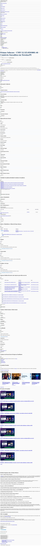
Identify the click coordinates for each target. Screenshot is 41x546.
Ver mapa (2, 351)
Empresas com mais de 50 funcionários (7, 541)
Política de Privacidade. (8, 516)
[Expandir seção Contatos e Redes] (1, 311)
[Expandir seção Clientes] (1, 242)
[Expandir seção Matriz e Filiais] (1, 225)
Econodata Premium (14, 524)
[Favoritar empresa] (1, 75)
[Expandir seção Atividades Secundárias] (1, 179)
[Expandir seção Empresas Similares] (1, 277)
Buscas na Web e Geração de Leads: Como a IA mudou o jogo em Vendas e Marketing (6, 383)
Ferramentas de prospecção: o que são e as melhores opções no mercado (26, 383)
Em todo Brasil (3, 361)
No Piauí (2, 360)
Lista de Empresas (2, 6)
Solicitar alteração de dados (11, 521)
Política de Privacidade (3, 543)
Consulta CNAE (2, 8)
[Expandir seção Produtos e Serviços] (1, 266)
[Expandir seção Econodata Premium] (1, 367)
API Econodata (2, 15)
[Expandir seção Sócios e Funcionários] (1, 200)
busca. (16, 358)
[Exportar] (1, 78)
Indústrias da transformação (3, 25)
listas (7, 358)
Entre (1, 31)
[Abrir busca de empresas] (1, 35)
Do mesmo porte (3, 362)
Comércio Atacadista (3, 27)
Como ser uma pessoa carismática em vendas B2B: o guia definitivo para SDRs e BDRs (16, 383)
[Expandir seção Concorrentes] (1, 254)
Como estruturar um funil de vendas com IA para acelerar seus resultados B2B (35, 383)
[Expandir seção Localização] (1, 329)
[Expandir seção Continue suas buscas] (1, 356)
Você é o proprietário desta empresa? (5, 63)
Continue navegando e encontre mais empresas (6, 512)
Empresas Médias (4, 540)
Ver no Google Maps (3, 350)
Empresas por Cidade (4, 542)
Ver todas (8, 11)
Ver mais (2, 73)
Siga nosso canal (3, 390)
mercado (16, 368)
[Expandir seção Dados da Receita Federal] (1, 120)
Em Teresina (2, 359)
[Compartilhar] (1, 77)
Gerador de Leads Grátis (3, 3)
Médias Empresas (2, 19)
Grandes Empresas (2, 21)
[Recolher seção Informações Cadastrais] (1, 85)
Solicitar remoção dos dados (4, 521)
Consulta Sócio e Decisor (3, 11)
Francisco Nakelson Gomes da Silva (4, 215)
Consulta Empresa (4, 47)
